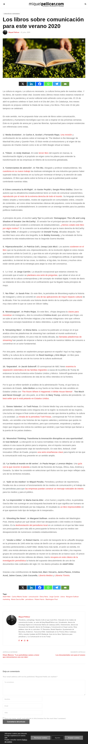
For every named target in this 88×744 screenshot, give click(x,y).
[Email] (65, 84)
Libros (62, 597)
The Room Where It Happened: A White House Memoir (47, 391)
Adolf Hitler (7, 597)
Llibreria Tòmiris (62, 575)
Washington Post (51, 599)
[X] (23, 84)
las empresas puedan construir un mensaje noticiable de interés (54, 489)
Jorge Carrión (54, 597)
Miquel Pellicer (13, 32)
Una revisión (66, 135)
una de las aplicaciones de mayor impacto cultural (59, 297)
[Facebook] (40, 84)
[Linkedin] (31, 84)
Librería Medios (45, 575)
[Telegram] (57, 84)
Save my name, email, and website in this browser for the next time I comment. (35, 718)
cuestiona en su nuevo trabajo (16, 171)
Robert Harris (39, 599)
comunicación (33, 597)
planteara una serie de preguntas (42, 275)
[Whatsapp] (48, 84)
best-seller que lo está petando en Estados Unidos (26, 398)
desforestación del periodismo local (31, 525)
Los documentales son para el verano (70, 655)
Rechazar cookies (40, 738)
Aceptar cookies (74, 738)
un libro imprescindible (70, 507)
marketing (6, 599)
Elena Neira (44, 597)
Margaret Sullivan (72, 597)
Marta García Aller (17, 599)
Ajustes (57, 738)
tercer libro (43, 153)
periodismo (29, 599)
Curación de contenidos (12, 13)
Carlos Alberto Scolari (19, 597)
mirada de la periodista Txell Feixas (35, 417)
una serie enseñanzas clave (50, 452)
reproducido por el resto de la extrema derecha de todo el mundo (32, 196)
